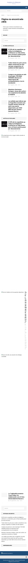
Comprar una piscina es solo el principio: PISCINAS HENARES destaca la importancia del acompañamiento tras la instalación (17, 79)
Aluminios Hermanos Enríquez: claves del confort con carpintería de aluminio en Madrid (17, 92)
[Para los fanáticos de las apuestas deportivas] (12, 292)
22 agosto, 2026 (13, 58)
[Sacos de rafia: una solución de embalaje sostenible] (13, 355)
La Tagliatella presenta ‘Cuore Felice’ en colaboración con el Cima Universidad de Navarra (16, 496)
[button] (26, 7)
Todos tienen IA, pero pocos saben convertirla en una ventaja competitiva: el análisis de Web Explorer (17, 65)
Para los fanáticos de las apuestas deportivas (26, 307)
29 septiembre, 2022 (14, 500)
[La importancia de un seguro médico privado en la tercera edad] (13, 136)
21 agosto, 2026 (13, 69)
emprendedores (7, 545)
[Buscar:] (14, 10)
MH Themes (17, 561)
